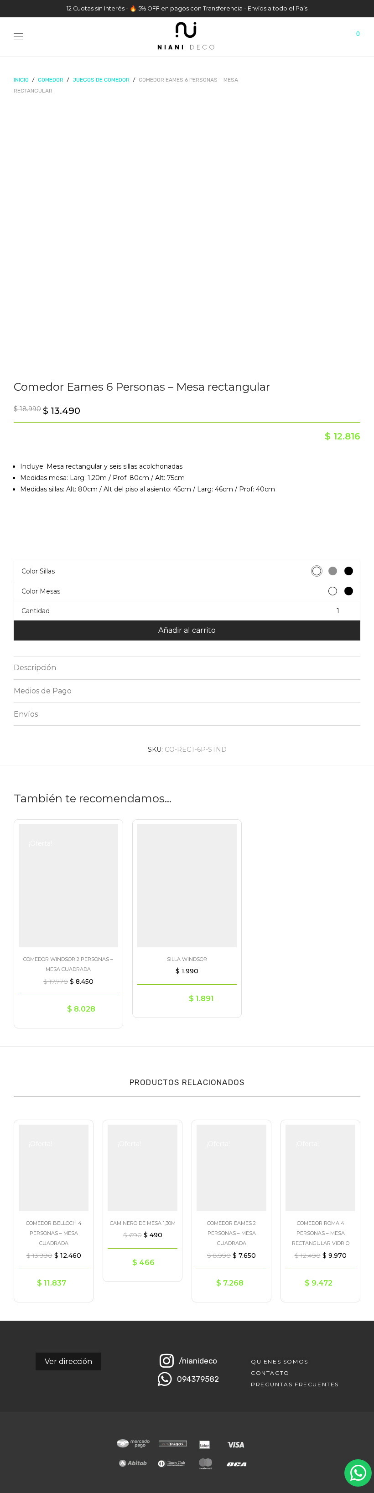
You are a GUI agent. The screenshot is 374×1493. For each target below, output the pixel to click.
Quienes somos (279, 1361)
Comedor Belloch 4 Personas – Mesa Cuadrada (54, 1233)
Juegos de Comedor (101, 80)
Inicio (21, 80)
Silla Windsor (187, 959)
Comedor (50, 80)
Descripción (35, 667)
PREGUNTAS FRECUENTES (295, 1384)
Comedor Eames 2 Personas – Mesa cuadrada (231, 1233)
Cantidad (35, 611)
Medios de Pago (43, 691)
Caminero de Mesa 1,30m (143, 1223)
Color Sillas (38, 571)
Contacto (270, 1372)
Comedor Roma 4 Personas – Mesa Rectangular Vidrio (320, 1233)
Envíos (26, 714)
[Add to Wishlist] (107, 834)
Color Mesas (40, 591)
